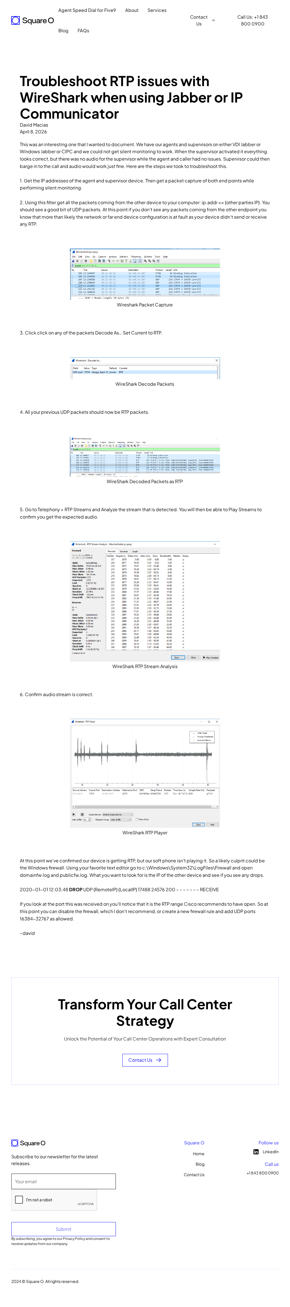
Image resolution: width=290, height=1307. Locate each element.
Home (198, 1153)
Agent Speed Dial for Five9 (87, 10)
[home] (32, 20)
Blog (63, 30)
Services (157, 10)
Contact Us (194, 1174)
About (131, 10)
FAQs (83, 30)
